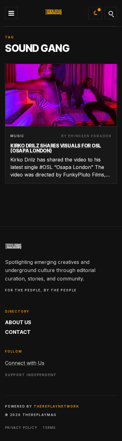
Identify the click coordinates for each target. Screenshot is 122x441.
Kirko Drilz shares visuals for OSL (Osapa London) (55, 148)
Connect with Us (24, 363)
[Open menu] (11, 12)
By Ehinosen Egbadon (86, 136)
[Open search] (110, 13)
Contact (18, 332)
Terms (49, 427)
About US (18, 322)
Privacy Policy (21, 427)
